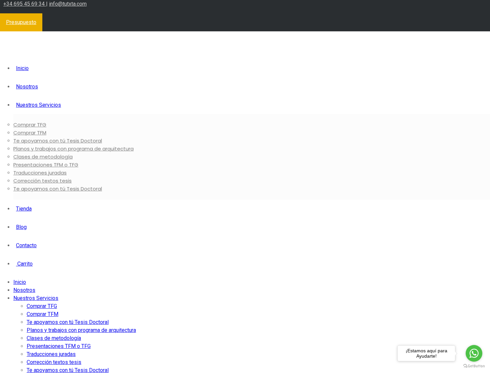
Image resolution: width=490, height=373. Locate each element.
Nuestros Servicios (38, 105)
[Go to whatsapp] (474, 353)
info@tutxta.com (68, 4)
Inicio (22, 68)
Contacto (26, 245)
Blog (21, 227)
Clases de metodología (43, 156)
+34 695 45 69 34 (24, 4)
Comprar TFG (29, 124)
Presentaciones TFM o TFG (45, 164)
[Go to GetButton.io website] (474, 366)
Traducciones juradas (40, 172)
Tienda (24, 209)
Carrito (24, 264)
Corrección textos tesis (42, 180)
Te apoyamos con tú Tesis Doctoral (57, 140)
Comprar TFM (29, 132)
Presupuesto (21, 22)
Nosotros (27, 86)
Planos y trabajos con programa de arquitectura (73, 148)
